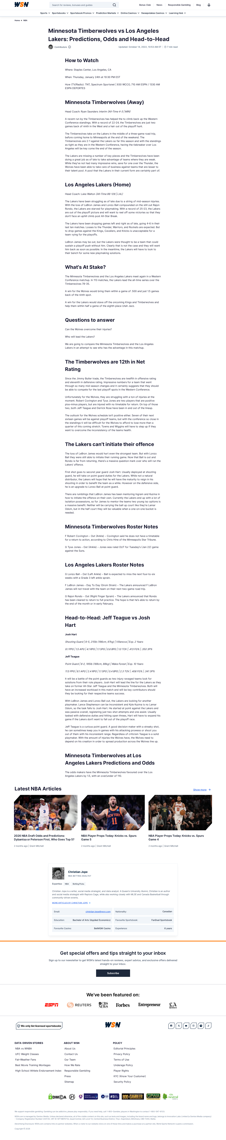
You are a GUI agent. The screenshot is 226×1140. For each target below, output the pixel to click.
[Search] (114, 5)
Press (67, 1076)
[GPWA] (153, 1096)
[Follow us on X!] (179, 1026)
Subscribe (113, 973)
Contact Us (71, 1054)
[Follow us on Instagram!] (193, 1026)
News (159, 5)
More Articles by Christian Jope (70, 903)
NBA (25, 20)
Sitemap (69, 1081)
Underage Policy (123, 1065)
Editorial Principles (124, 1048)
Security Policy (122, 1081)
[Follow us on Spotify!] (201, 1026)
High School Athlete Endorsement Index (38, 1070)
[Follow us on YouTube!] (186, 1026)
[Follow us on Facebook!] (171, 1026)
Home (17, 20)
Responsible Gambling (179, 5)
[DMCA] (57, 1096)
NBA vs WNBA (23, 1048)
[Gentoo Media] (109, 1096)
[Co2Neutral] (170, 1096)
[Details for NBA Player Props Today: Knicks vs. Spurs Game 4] (180, 812)
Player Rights (121, 1070)
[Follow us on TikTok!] (208, 1026)
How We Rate (72, 1065)
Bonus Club (145, 5)
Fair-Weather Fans (25, 1059)
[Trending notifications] (208, 4)
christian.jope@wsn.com (98, 911)
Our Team (70, 1059)
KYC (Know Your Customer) (130, 1076)
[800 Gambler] (133, 1096)
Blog (198, 5)
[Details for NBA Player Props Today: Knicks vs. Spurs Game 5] (113, 812)
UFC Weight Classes (27, 1054)
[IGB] (88, 1096)
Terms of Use (121, 1059)
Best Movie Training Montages (32, 1065)
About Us (69, 1048)
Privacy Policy (122, 1054)
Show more (199, 789)
